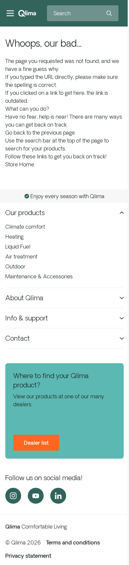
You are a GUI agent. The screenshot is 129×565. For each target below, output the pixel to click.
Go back (15, 133)
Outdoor (15, 266)
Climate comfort (25, 227)
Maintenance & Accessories (39, 276)
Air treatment (21, 256)
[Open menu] (10, 13)
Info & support (26, 318)
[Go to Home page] (27, 13)
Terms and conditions (73, 542)
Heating (14, 237)
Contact (17, 338)
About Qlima (24, 298)
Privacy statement (28, 556)
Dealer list (36, 443)
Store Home (19, 164)
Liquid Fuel (17, 247)
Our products (25, 212)
